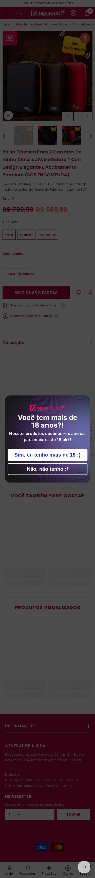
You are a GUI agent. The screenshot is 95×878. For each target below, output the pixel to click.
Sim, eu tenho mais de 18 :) (47, 455)
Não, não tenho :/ (47, 469)
